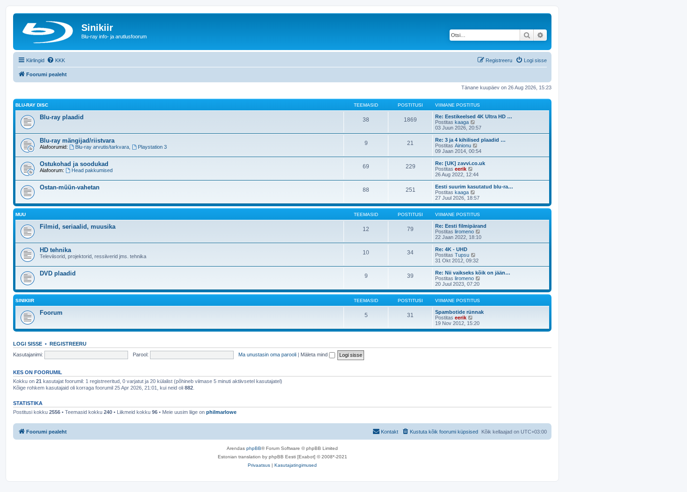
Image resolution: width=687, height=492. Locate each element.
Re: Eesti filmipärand (461, 226)
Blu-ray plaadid (62, 117)
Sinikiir (24, 300)
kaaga (462, 122)
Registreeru (68, 344)
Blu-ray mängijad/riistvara (77, 140)
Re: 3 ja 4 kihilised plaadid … (470, 140)
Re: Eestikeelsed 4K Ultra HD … (473, 116)
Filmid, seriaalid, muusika (77, 226)
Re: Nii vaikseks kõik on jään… (472, 272)
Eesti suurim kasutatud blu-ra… (474, 186)
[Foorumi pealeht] (48, 30)
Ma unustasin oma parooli (267, 354)
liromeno (464, 231)
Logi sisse (27, 344)
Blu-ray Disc (31, 105)
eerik (460, 169)
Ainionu (463, 145)
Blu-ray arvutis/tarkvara (102, 147)
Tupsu (462, 255)
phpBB (253, 448)
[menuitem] (56, 60)
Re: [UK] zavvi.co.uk (460, 163)
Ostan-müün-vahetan (70, 187)
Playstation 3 (152, 147)
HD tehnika (55, 249)
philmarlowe (221, 412)
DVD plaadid (58, 273)
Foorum (51, 312)
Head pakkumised (92, 170)
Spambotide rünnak (459, 312)
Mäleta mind (315, 354)
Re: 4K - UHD (451, 249)
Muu (20, 214)
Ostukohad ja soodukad (74, 163)
